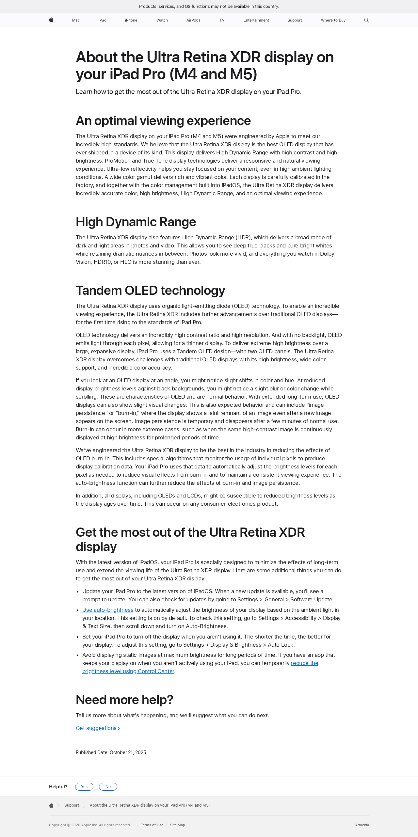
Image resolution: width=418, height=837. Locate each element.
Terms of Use (152, 825)
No (108, 786)
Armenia (362, 825)
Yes (84, 786)
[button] (367, 20)
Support (71, 805)
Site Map (177, 825)
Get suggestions (96, 728)
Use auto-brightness (108, 610)
